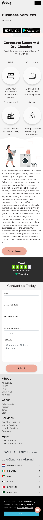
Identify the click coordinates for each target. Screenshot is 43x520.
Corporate (6, 431)
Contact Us (7, 392)
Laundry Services (10, 428)
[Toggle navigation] (38, 3)
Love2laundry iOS (10, 440)
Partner (5, 407)
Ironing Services (9, 425)
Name (6, 293)
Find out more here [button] (25, 508)
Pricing (5, 386)
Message (8, 340)
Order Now (14, 251)
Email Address (11, 305)
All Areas (6, 395)
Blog (4, 413)
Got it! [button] (21, 514)
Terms (4, 410)
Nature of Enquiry (13, 328)
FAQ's (5, 389)
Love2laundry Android (12, 443)
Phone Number (11, 317)
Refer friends (8, 404)
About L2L (7, 383)
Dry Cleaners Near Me (12, 422)
